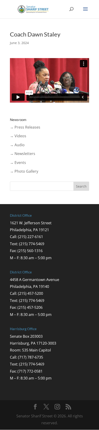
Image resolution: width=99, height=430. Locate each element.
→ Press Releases (25, 127)
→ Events (18, 162)
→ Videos (18, 135)
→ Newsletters (22, 153)
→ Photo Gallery (24, 171)
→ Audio (17, 144)
